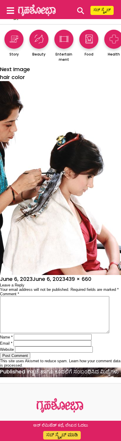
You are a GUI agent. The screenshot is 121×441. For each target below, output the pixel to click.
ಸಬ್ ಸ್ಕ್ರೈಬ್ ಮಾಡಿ (62, 434)
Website (7, 349)
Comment (9, 294)
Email (6, 343)
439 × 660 (78, 279)
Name (6, 337)
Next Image (15, 69)
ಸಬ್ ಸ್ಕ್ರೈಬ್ (102, 10)
